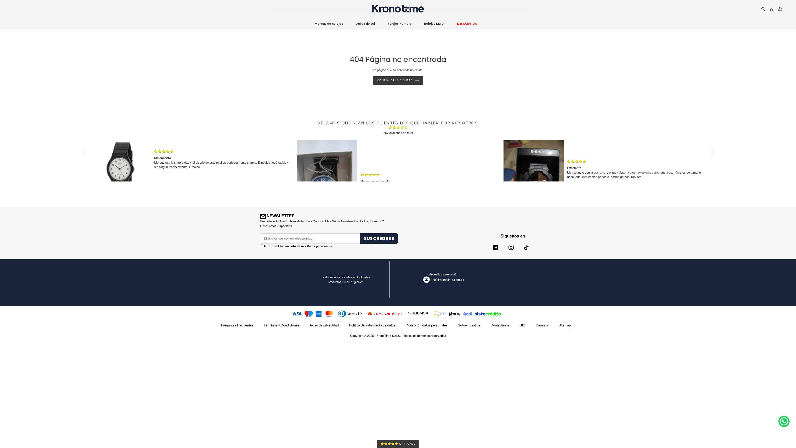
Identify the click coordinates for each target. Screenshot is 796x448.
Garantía (542, 325)
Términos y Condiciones (281, 325)
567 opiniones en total (398, 132)
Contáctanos (500, 325)
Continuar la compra (395, 80)
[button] (85, 152)
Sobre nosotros (469, 325)
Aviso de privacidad (324, 325)
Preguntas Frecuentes (237, 325)
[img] (398, 127)
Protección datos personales (427, 325)
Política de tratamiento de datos (372, 325)
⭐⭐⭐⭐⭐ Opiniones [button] (398, 444)
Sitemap (565, 325)
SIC (522, 325)
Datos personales (319, 246)
